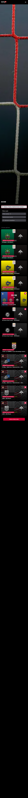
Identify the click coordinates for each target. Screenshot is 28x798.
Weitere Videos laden (14, 419)
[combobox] (14, 214)
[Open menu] (25, 2)
